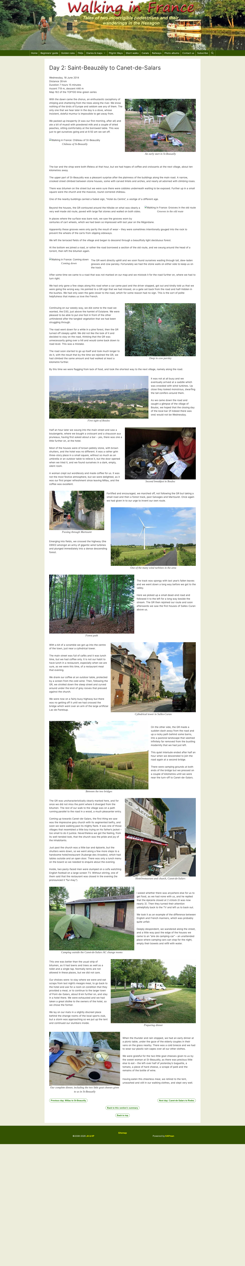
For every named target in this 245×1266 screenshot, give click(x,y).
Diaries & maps (94, 53)
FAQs (80, 53)
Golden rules (68, 53)
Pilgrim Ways (116, 53)
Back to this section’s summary (122, 1108)
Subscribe (202, 53)
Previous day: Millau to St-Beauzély (68, 1100)
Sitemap (122, 1133)
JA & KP (90, 1136)
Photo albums (171, 53)
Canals (145, 53)
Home (34, 53)
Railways (156, 53)
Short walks (132, 53)
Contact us (188, 53)
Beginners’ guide (49, 53)
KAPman (169, 1136)
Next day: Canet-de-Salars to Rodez (176, 1100)
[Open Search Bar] (212, 53)
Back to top (122, 1115)
